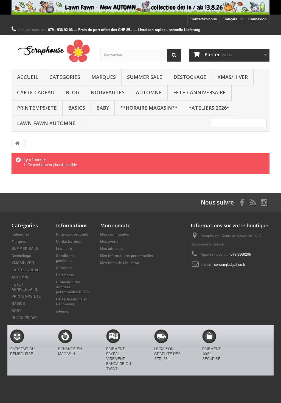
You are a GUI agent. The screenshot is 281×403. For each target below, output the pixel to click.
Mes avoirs (109, 241)
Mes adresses (111, 249)
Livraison (64, 249)
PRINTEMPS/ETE (37, 107)
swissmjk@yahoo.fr (229, 265)
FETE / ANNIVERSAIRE (199, 92)
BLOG (72, 92)
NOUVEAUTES (108, 92)
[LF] (140, 7)
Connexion (257, 19)
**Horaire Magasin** (149, 107)
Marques (103, 77)
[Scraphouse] (52, 50)
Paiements (65, 275)
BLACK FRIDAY (25, 318)
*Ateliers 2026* (209, 107)
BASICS (76, 107)
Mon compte (115, 225)
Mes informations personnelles (126, 256)
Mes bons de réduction (119, 263)
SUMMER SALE (144, 77)
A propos (64, 268)
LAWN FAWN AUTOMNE (46, 123)
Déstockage (189, 77)
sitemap (62, 311)
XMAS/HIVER (233, 77)
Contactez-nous (203, 19)
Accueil (27, 77)
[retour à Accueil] (17, 143)
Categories (64, 77)
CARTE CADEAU (36, 92)
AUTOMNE (149, 92)
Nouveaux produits (72, 234)
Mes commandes (114, 234)
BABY (102, 107)
